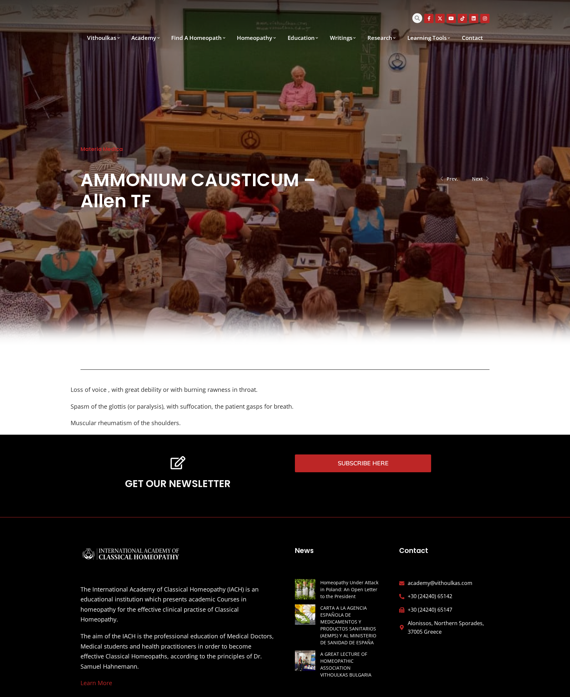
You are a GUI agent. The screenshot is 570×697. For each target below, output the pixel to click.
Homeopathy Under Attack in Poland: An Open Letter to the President (349, 589)
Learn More (96, 683)
